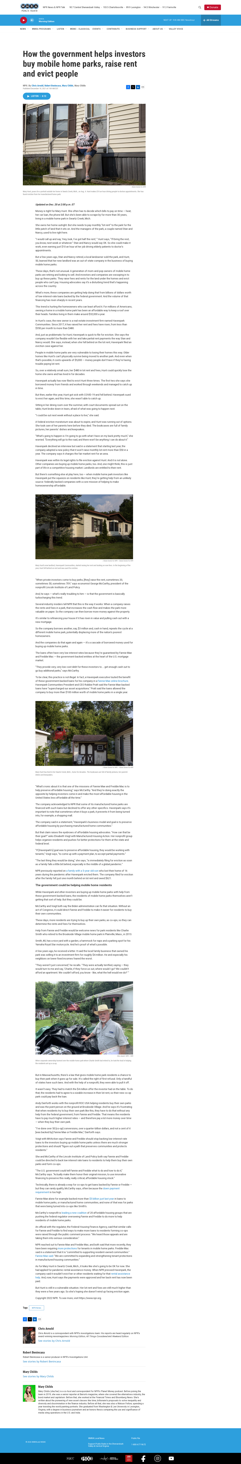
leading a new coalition (74, 1212)
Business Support (136, 29)
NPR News (36, 1308)
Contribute (113, 29)
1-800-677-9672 (138, 1445)
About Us (158, 29)
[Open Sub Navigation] (28, 29)
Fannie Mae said (44, 1255)
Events (97, 29)
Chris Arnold (37, 85)
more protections (67, 1248)
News (23, 29)
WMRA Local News (96, 1438)
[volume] (32, 20)
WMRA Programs (41, 29)
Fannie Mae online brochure (113, 680)
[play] (23, 20)
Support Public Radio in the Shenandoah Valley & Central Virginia (105, 1445)
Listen (60, 29)
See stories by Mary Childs (38, 1376)
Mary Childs (67, 85)
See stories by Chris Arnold (54, 1340)
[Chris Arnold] (29, 1335)
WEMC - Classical (80, 29)
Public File (135, 1438)
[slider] (36, 20)
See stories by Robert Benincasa (42, 1361)
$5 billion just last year (101, 1198)
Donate (213, 7)
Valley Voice (176, 29)
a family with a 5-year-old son (82, 870)
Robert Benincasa (52, 85)
